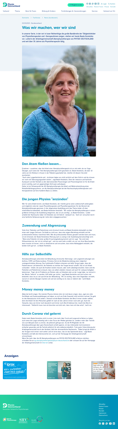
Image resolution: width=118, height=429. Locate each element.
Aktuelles (89, 6)
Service (94, 11)
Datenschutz (103, 415)
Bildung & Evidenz (48, 11)
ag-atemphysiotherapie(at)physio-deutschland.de (51, 340)
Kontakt (113, 6)
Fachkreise (37, 17)
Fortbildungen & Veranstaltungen (73, 11)
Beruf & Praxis (31, 11)
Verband (6, 11)
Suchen (112, 4)
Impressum (102, 413)
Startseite (25, 17)
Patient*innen (98, 6)
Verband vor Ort (109, 11)
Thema (17, 11)
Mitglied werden (77, 5)
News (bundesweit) (51, 17)
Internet (45, 343)
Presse (107, 6)
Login (105, 4)
